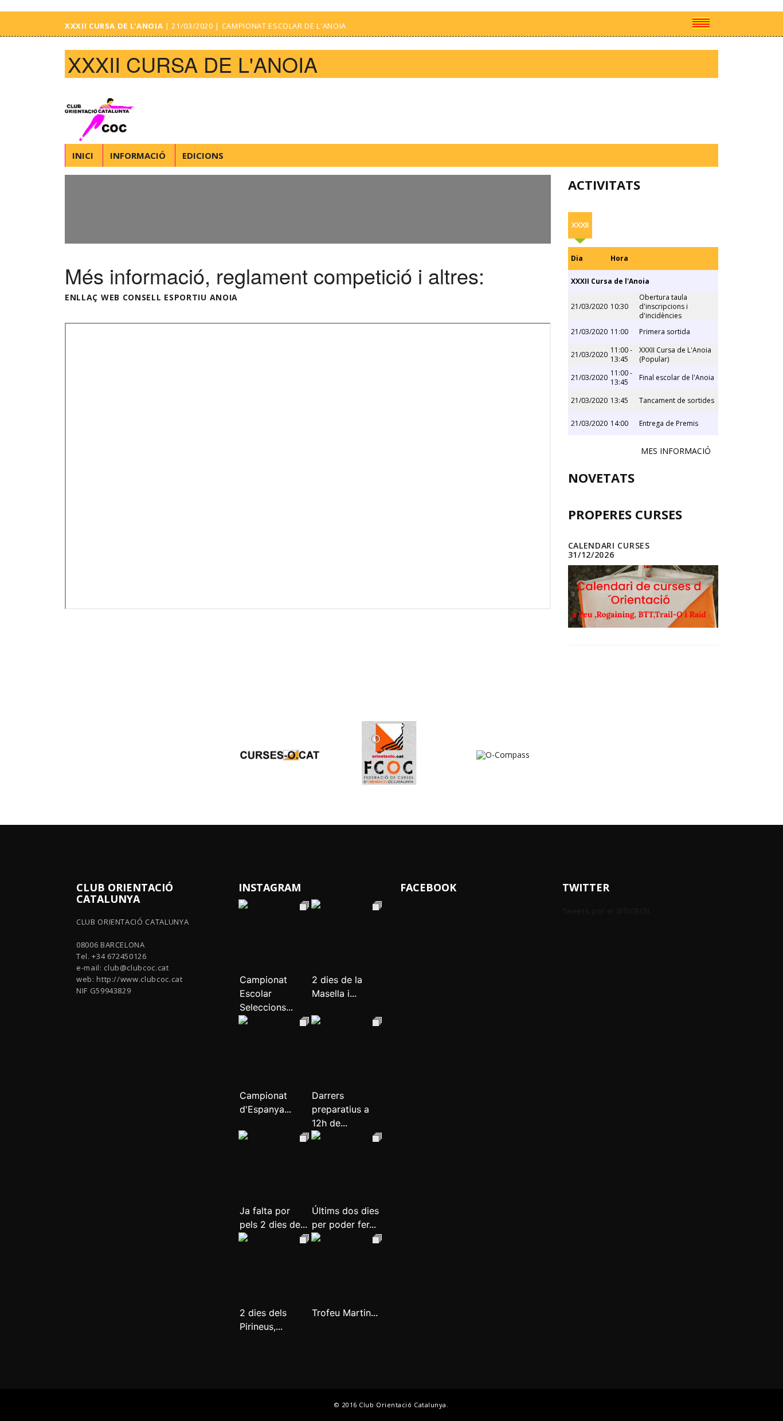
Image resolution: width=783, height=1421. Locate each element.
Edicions (203, 155)
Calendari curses (609, 545)
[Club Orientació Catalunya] (102, 111)
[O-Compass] (503, 754)
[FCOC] (391, 754)
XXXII (580, 225)
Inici (82, 155)
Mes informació (676, 450)
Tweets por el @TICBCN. (607, 911)
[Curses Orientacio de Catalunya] (280, 754)
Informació (138, 155)
